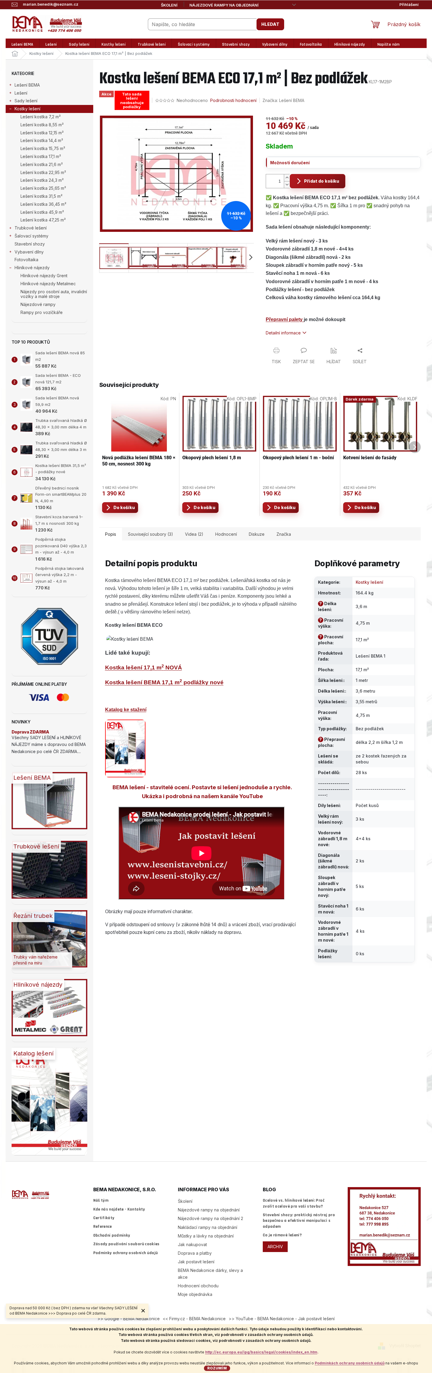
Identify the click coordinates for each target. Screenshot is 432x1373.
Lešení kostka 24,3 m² (42, 180)
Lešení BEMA (27, 84)
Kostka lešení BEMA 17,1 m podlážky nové (164, 682)
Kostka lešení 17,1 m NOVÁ (143, 667)
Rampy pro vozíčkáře (41, 312)
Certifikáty (104, 1218)
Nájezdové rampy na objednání (224, 5)
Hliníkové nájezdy (32, 267)
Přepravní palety (285, 319)
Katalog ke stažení (125, 709)
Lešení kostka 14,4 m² (41, 140)
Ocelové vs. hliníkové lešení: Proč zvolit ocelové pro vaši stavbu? (294, 1203)
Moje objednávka (195, 1294)
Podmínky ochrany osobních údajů (125, 1253)
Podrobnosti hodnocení (233, 100)
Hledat (270, 24)
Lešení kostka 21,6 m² (41, 164)
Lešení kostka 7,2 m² (40, 116)
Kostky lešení (27, 108)
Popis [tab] (110, 534)
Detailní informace (283, 332)
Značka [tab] (283, 534)
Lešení (21, 92)
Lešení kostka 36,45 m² (43, 204)
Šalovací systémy (31, 235)
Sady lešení (26, 100)
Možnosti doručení (290, 162)
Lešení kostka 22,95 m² (43, 172)
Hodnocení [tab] (226, 534)
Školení (169, 5)
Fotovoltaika (26, 259)
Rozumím (217, 1368)
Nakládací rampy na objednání (207, 1227)
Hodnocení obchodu (198, 1285)
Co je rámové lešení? (282, 1235)
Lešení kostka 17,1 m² (40, 156)
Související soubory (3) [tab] (150, 534)
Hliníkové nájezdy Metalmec (48, 283)
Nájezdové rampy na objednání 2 (210, 1218)
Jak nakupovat (192, 1244)
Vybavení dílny (29, 251)
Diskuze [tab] (257, 534)
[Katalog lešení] (125, 748)
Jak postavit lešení (196, 1261)
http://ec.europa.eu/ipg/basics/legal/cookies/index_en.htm (261, 1352)
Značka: (283, 100)
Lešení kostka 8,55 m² (42, 124)
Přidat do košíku (321, 181)
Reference (102, 1226)
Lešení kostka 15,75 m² (42, 148)
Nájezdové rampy (38, 304)
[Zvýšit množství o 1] (287, 177)
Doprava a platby (195, 1253)
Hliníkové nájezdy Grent (43, 275)
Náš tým (100, 1200)
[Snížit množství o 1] (287, 184)
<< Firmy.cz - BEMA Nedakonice (194, 1318)
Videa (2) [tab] (194, 534)
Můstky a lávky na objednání (206, 1235)
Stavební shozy (30, 243)
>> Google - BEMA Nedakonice (128, 1318)
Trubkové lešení (31, 227)
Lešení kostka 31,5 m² (41, 196)
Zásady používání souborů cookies (126, 1244)
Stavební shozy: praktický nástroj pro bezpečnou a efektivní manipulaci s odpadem (299, 1220)
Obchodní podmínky (111, 1235)
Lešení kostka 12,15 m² (42, 132)
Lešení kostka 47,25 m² (43, 219)
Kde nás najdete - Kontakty (119, 1209)
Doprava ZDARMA (30, 732)
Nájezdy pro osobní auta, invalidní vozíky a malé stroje (53, 294)
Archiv (275, 1246)
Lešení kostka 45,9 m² (42, 212)
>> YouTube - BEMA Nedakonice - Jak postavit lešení (282, 1318)
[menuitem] (22, 45)
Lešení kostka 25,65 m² (43, 188)
